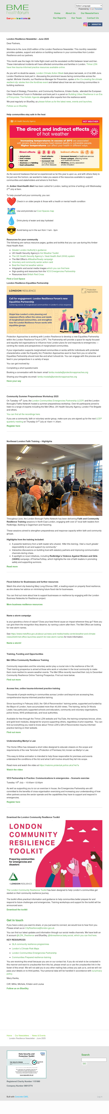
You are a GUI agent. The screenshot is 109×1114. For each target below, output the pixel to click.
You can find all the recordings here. (23, 414)
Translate (98, 8)
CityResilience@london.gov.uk (40, 928)
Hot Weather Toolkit (49, 253)
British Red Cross (35, 274)
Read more (12, 566)
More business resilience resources (25, 604)
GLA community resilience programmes (30, 944)
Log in (99, 1096)
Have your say (14, 380)
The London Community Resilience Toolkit (27, 889)
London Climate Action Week (50, 73)
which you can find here (58, 268)
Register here (13, 425)
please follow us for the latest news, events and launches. (65, 101)
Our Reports (59, 18)
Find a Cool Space (16, 278)
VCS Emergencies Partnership (61, 271)
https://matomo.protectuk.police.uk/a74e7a (59, 765)
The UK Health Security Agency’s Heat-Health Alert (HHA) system (43, 256)
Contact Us (93, 18)
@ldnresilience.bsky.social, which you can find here (72, 935)
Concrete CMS (21, 1096)
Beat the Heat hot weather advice (27, 265)
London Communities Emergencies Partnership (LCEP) (58, 400)
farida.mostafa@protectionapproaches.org (68, 372)
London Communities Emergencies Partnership (34, 952)
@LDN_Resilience (25, 935)
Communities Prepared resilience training (31, 957)
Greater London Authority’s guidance (29, 249)
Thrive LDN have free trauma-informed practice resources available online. (52, 66)
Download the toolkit (17, 909)
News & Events (39, 1035)
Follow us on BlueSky (17, 105)
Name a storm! (14, 642)
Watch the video (15, 769)
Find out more (14, 679)
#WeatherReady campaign (40, 259)
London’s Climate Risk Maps (25, 948)
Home (57, 13)
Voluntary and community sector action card (32, 262)
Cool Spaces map (45, 210)
